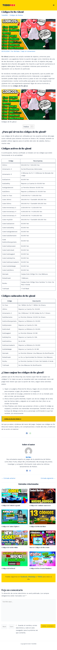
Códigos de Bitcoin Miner (37, 526)
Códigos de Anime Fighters (10, 526)
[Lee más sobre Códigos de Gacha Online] (14, 538)
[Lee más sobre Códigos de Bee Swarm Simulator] (42, 559)
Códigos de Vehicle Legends (10, 505)
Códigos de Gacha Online (9, 547)
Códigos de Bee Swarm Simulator (40, 568)
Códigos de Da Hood (8, 568)
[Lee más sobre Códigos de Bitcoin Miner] (42, 517)
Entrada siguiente (48, 478)
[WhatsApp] (30, 433)
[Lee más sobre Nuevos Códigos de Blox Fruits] (42, 538)
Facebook (23, 577)
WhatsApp (32, 577)
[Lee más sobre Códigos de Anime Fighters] (14, 517)
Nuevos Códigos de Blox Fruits (39, 547)
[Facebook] (27, 433)
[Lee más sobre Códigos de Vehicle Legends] (14, 496)
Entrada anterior (8, 478)
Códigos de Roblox (16, 15)
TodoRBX (4, 15)
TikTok (39, 577)
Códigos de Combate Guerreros (40, 505)
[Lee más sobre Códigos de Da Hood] (14, 559)
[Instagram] (30, 470)
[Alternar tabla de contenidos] (31, 126)
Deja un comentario (28, 51)
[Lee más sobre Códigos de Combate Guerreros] (42, 496)
